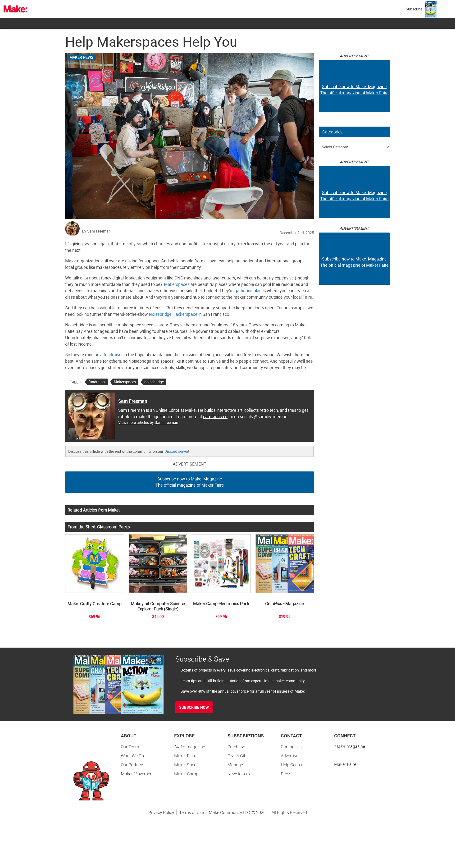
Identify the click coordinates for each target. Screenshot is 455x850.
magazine (189, 746)
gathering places (250, 290)
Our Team (130, 746)
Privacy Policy (161, 812)
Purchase (236, 746)
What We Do (132, 756)
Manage (235, 765)
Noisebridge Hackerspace (173, 314)
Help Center (292, 765)
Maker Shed (185, 765)
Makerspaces (177, 284)
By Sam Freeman (96, 231)
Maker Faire (185, 756)
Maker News (81, 57)
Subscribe (414, 9)
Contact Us (291, 746)
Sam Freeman (132, 401)
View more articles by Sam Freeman (148, 422)
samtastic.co (215, 416)
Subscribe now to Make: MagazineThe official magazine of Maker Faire (189, 482)
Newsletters (239, 774)
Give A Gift (237, 756)
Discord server (176, 451)
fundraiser (113, 354)
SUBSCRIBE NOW (194, 707)
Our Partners (132, 765)
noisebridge (154, 381)
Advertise (289, 756)
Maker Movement (137, 774)
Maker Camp (186, 774)
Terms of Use (191, 812)
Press (286, 774)
